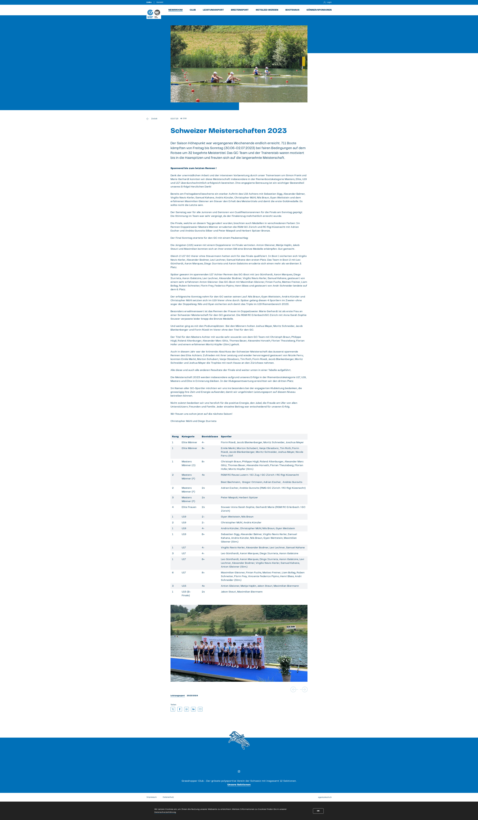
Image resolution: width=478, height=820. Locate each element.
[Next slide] (303, 689)
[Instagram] (239, 771)
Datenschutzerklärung (165, 812)
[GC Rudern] (154, 14)
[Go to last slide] (294, 689)
